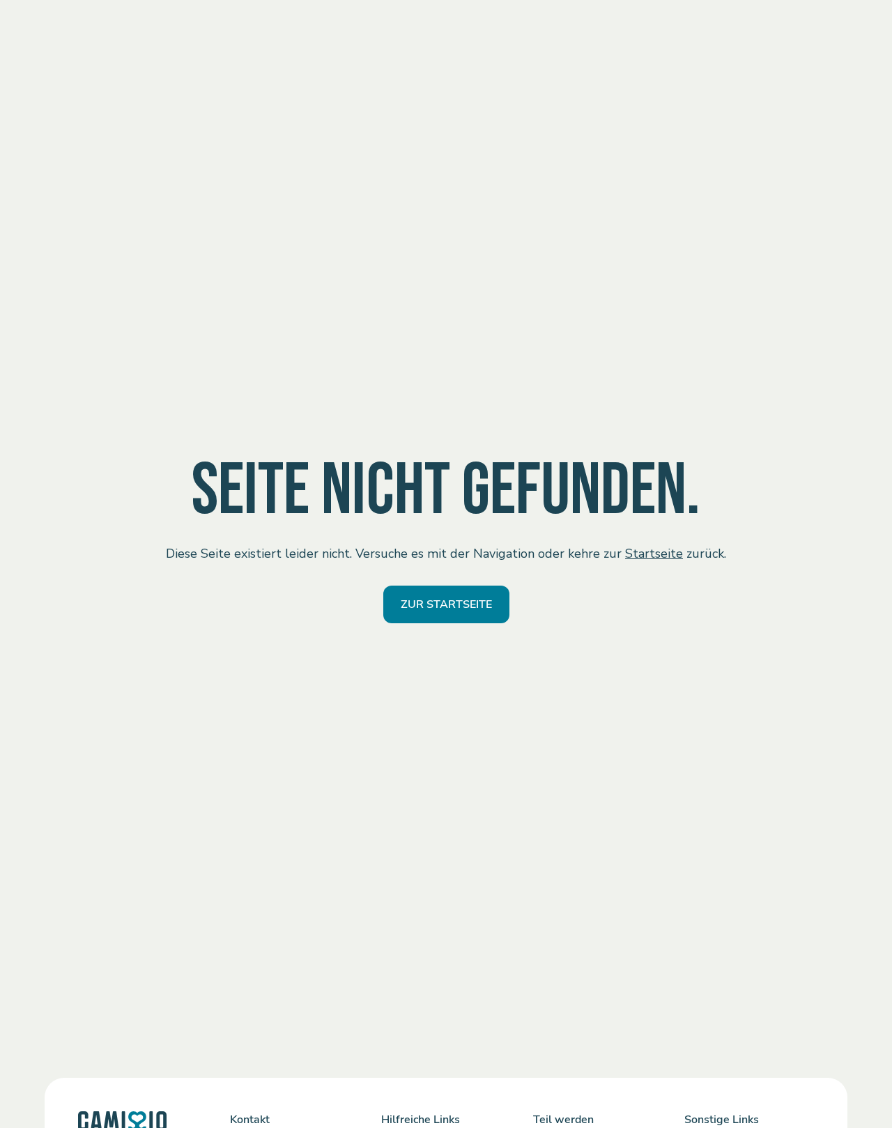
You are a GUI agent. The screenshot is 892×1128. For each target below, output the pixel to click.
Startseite (654, 553)
